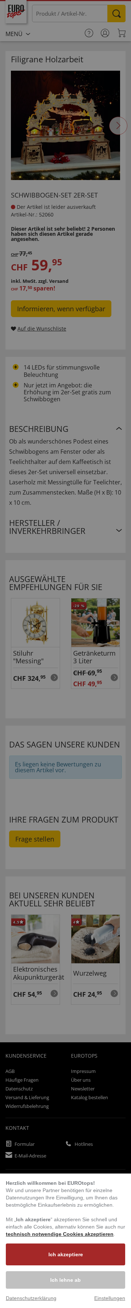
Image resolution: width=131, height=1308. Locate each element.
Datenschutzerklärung (31, 1298)
